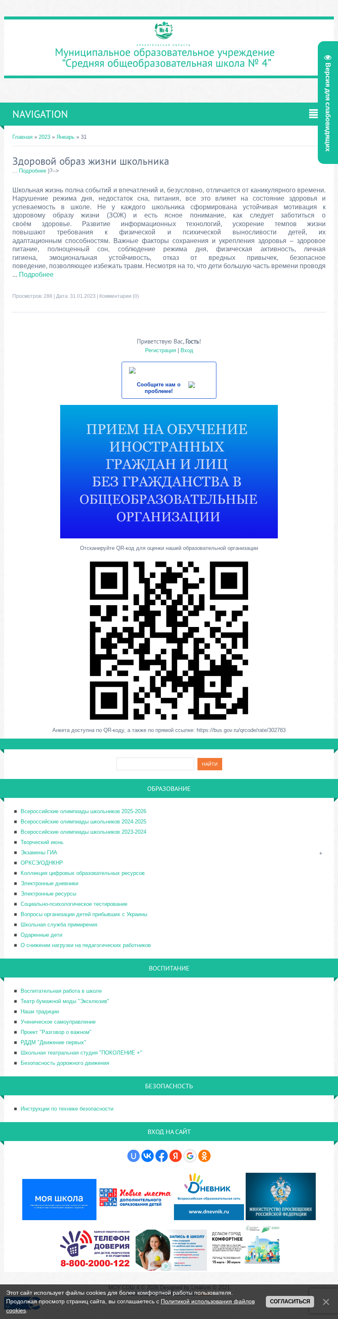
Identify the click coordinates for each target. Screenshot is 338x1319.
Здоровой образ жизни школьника (90, 161)
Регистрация (160, 350)
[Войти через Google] (190, 1155)
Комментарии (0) (119, 296)
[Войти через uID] (133, 1156)
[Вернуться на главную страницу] (169, 73)
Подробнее (32, 171)
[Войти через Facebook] (161, 1156)
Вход (187, 350)
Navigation (40, 114)
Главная (22, 137)
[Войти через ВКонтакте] (147, 1156)
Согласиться (290, 1301)
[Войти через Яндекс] (175, 1156)
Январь (65, 137)
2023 (44, 137)
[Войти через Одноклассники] (204, 1156)
